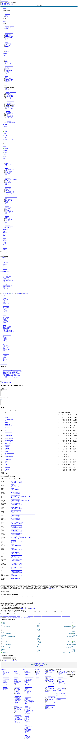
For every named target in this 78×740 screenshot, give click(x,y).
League (3, 255)
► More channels (3, 364)
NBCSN (7, 184)
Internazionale (8, 428)
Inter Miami (17, 688)
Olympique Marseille (9, 453)
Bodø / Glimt (8, 449)
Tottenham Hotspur (9, 66)
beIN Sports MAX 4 (15, 514)
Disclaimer (60, 677)
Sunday (6, 16)
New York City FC (10, 95)
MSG (6, 213)
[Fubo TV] (2, 293)
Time (7, 255)
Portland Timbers (9, 115)
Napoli (6, 74)
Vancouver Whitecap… (10, 106)
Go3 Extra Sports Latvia (15, 529)
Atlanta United (18, 699)
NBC (6, 168)
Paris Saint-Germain (9, 80)
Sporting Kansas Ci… (11, 122)
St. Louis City (17, 711)
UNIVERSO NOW (12, 616)
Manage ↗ (5, 259)
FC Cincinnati (9, 94)
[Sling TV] (7, 293)
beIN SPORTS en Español (8, 313)
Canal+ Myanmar (14, 542)
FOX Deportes (8, 188)
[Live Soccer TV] (4, 1)
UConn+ (7, 222)
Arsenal (6, 60)
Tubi (6, 221)
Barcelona (7, 68)
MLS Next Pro (8, 212)
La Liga (7, 38)
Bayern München (8, 78)
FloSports (7, 204)
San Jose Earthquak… (10, 109)
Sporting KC (17, 722)
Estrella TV (7, 202)
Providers (60, 679)
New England (17, 690)
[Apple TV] (12, 293)
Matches (4, 8)
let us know (51, 588)
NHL (65, 689)
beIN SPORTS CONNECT (16, 481)
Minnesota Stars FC (10, 116)
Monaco (7, 446)
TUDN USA (8, 181)
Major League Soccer (9, 26)
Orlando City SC (9, 97)
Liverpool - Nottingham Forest (49, 673)
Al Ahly (2, 596)
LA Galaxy (9, 118)
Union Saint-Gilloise (9, 456)
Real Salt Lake (9, 114)
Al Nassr (7, 82)
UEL (4, 235)
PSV (6, 457)
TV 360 (12, 579)
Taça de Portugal (8, 44)
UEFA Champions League (8, 280)
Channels (5, 126)
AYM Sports (7, 194)
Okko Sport (13, 485)
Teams (4, 55)
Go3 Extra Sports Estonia (16, 511)
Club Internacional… (10, 89)
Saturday (7, 15)
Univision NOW (55, 616)
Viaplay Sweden (14, 568)
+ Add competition (6, 273)
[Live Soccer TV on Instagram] (50, 708)
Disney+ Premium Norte (16, 501)
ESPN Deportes (8, 172)
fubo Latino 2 (8, 207)
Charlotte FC (8, 93)
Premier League (8, 37)
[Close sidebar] (0, 381)
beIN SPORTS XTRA (9, 196)
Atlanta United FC (10, 101)
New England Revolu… (11, 92)
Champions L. (6, 234)
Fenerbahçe (7, 81)
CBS (6, 165)
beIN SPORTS (8, 164)
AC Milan (7, 73)
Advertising (60, 674)
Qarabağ (7, 448)
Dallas (16, 710)
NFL (62, 689)
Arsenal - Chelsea (51, 696)
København (7, 462)
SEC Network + (8, 219)
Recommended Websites (61, 682)
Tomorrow (7, 14)
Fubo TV (38, 672)
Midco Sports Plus (9, 211)
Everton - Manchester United (48, 693)
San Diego (17, 717)
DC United (9, 99)
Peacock (7, 190)
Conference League (9, 36)
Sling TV (38, 671)
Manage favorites (4, 257)
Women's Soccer (61, 671)
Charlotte (16, 691)
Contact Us (60, 685)
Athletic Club (8, 459)
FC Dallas (8, 111)
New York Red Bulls (10, 96)
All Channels (5, 229)
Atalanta (7, 436)
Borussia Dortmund (9, 79)
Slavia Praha (7, 467)
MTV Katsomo (14, 512)
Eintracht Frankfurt (9, 466)
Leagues (4, 21)
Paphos (6, 454)
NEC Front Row (8, 214)
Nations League (8, 35)
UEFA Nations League (7, 286)
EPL (4, 241)
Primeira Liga (8, 43)
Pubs (59, 680)
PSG (6, 430)
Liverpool (7, 62)
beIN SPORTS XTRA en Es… (9, 331)
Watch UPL (7, 225)
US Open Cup (8, 27)
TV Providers (36, 669)
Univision (7, 189)
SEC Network (8, 218)
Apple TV (7, 177)
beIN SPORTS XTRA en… (28, 708)
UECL (4, 238)
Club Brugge (7, 443)
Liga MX (7, 51)
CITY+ (6, 201)
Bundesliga (7, 40)
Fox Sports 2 (7, 175)
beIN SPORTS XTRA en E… (11, 197)
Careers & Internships (62, 678)
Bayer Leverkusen (9, 438)
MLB (59, 690)
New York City (18, 693)
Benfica (6, 76)
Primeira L (5, 246)
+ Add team (5, 262)
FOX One (7, 206)
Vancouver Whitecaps (16, 705)
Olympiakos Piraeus (9, 441)
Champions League (9, 33)
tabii (12, 574)
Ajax (6, 464)
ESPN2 (6, 170)
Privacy (59, 675)
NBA (59, 689)
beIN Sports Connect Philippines (17, 553)
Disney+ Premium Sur (15, 499)
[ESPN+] (28, 293)
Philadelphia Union (10, 102)
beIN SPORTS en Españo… (11, 179)
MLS (4, 239)
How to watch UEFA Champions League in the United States (18, 617)
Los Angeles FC (9, 108)
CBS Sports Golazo (9, 199)
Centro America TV (9, 200)
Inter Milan (7, 72)
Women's (5, 232)
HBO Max (7, 208)
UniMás (39, 616)
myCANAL (32, 514)
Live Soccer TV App (62, 672)
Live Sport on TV (61, 688)
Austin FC (9, 121)
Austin (16, 721)
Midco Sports (8, 210)
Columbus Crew (18, 703)
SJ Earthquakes (18, 709)
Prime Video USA (24, 608)
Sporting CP (7, 424)
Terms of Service (16, 660)
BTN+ (6, 198)
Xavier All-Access (9, 226)
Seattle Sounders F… (11, 120)
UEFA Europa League (7, 285)
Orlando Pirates (9, 596)
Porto (6, 77)
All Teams (5, 124)
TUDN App (44, 616)
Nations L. (5, 236)
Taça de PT (5, 248)
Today (6, 12)
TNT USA (7, 220)
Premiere (7, 217)
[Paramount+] (18, 293)
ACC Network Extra (9, 191)
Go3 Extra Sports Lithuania (16, 533)
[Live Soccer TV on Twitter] (50, 706)
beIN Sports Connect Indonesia (17, 522)
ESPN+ (6, 174)
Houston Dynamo (9, 107)
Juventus (7, 71)
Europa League (8, 34)
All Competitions (6, 53)
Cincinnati (17, 692)
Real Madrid (7, 69)
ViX (6, 223)
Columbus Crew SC (11, 104)
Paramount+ (7, 178)
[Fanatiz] (23, 293)
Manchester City (8, 63)
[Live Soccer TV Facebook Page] (50, 703)
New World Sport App (15, 486)
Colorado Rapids (9, 113)
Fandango (7, 203)
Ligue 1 (6, 42)
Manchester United (9, 64)
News (4, 231)
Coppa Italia (7, 46)
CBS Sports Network (9, 169)
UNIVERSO (8, 187)
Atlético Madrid (8, 70)
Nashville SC (8, 88)
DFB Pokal (7, 45)
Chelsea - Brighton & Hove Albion (50, 675)
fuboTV (7, 180)
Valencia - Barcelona (52, 695)
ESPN (6, 166)
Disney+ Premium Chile (15, 489)
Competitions (3, 271)
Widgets (60, 673)
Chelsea (7, 61)
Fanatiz (6, 163)
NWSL (6, 28)
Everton (7, 67)
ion (6, 209)
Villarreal (7, 469)
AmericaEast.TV (8, 193)
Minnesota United (18, 716)
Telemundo (7, 185)
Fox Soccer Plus (8, 171)
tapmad (12, 484)
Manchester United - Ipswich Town (49, 680)
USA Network (8, 182)
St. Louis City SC (9, 112)
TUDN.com (49, 616)
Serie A (6, 39)
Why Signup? (19, 657)
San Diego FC (9, 117)
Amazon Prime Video (9, 192)
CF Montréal (9, 103)
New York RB (17, 694)
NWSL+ (7, 216)
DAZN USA (8, 183)
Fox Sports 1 (7, 173)
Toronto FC (9, 98)
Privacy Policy (8, 660)
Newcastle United (8, 432)
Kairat (6, 470)
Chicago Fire (8, 90)
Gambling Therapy (71, 672)
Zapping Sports (8, 227)
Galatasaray (7, 445)
